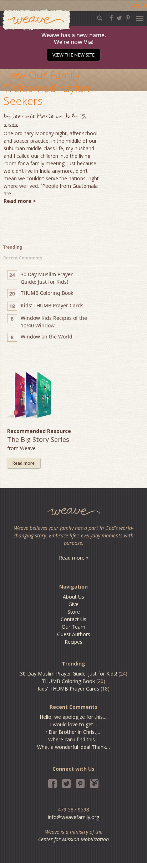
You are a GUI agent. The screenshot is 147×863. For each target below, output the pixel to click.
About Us (73, 596)
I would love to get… (73, 724)
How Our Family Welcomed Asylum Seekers (48, 88)
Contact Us (73, 619)
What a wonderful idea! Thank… (73, 746)
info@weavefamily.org (73, 817)
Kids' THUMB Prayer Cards (68, 688)
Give (73, 604)
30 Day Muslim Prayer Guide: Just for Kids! (68, 673)
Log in (138, 5)
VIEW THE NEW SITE (73, 55)
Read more (23, 463)
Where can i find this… (73, 739)
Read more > (20, 201)
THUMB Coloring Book (68, 681)
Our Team (73, 626)
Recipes (73, 641)
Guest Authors (73, 634)
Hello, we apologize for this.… (74, 716)
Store (73, 611)
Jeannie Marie (33, 116)
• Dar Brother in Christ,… (73, 731)
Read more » (73, 557)
